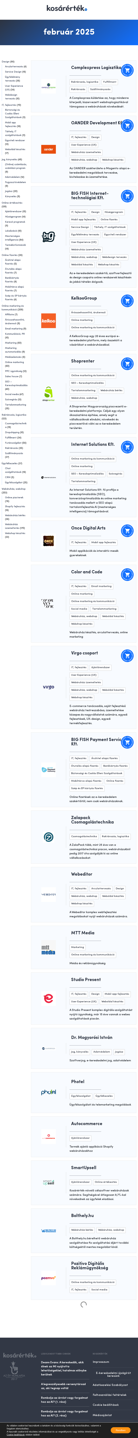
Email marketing (14, 329)
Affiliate (9, 314)
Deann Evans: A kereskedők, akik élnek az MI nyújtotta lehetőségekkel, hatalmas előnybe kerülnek (64, 1368)
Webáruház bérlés (15, 515)
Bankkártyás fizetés (115, 766)
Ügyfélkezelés (10, 463)
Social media (12, 394)
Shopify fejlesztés (15, 506)
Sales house (12, 376)
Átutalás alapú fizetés (84, 766)
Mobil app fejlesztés (83, 219)
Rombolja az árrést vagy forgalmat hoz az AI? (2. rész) (64, 1413)
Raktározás (11, 448)
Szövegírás (11, 399)
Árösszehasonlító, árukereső (88, 312)
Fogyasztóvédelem (15, 182)
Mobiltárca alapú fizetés (86, 781)
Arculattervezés (14, 66)
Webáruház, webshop (14, 489)
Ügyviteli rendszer (15, 140)
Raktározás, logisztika (14, 415)
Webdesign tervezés (114, 257)
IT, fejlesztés (9, 105)
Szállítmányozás (14, 453)
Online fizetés (10, 255)
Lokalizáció (11, 231)
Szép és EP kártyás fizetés (87, 788)
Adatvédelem (12, 177)
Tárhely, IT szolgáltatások (110, 227)
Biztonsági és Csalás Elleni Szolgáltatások (13, 114)
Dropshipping (12, 432)
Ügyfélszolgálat (13, 482)
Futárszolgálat (13, 443)
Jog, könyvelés (9, 159)
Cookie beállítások (16, 1434)
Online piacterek (14, 497)
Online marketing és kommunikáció (92, 327)
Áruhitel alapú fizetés (104, 758)
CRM (7, 477)
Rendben (121, 1430)
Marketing (10, 343)
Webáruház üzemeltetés (86, 152)
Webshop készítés (15, 533)
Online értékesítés (12, 203)
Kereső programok (15, 222)
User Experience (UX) (83, 145)
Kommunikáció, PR (15, 334)
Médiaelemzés (13, 357)
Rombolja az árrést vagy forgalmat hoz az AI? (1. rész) (64, 1399)
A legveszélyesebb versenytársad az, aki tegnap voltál (63, 1386)
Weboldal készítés (15, 149)
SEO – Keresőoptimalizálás (87, 383)
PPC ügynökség (13, 371)
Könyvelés (10, 196)
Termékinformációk (15, 245)
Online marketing (14, 362)
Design (5, 62)
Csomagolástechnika (84, 836)
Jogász (8, 191)
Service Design (13, 72)
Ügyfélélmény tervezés (85, 234)
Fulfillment (10, 438)
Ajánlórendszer (13, 211)
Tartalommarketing (15, 405)
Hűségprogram (13, 217)
